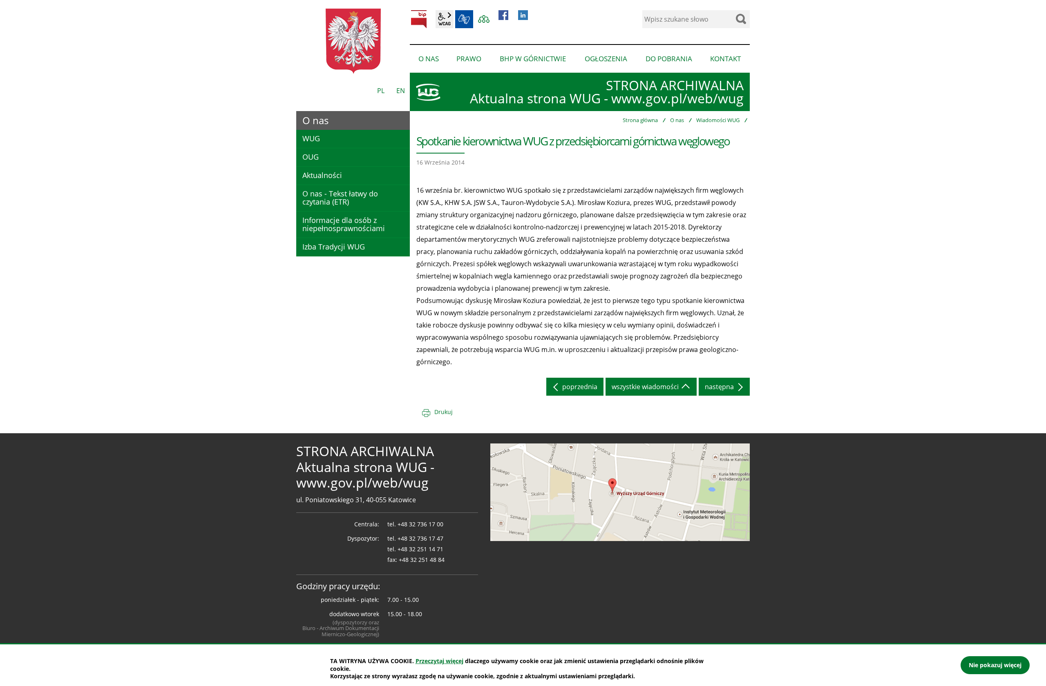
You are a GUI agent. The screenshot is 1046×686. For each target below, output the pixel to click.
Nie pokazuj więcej (995, 665)
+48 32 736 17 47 (420, 538)
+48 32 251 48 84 (422, 560)
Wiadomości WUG (718, 120)
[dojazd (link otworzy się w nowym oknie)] (620, 491)
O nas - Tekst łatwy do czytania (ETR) (340, 198)
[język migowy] (464, 19)
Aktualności (322, 175)
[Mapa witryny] (484, 19)
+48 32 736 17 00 (420, 524)
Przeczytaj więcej (439, 661)
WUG (311, 138)
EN (400, 90)
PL (380, 90)
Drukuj (443, 412)
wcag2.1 (445, 19)
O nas (677, 120)
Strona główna (640, 120)
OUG (310, 157)
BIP (419, 19)
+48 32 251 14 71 (420, 549)
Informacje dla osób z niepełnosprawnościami (343, 224)
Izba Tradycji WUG (333, 247)
